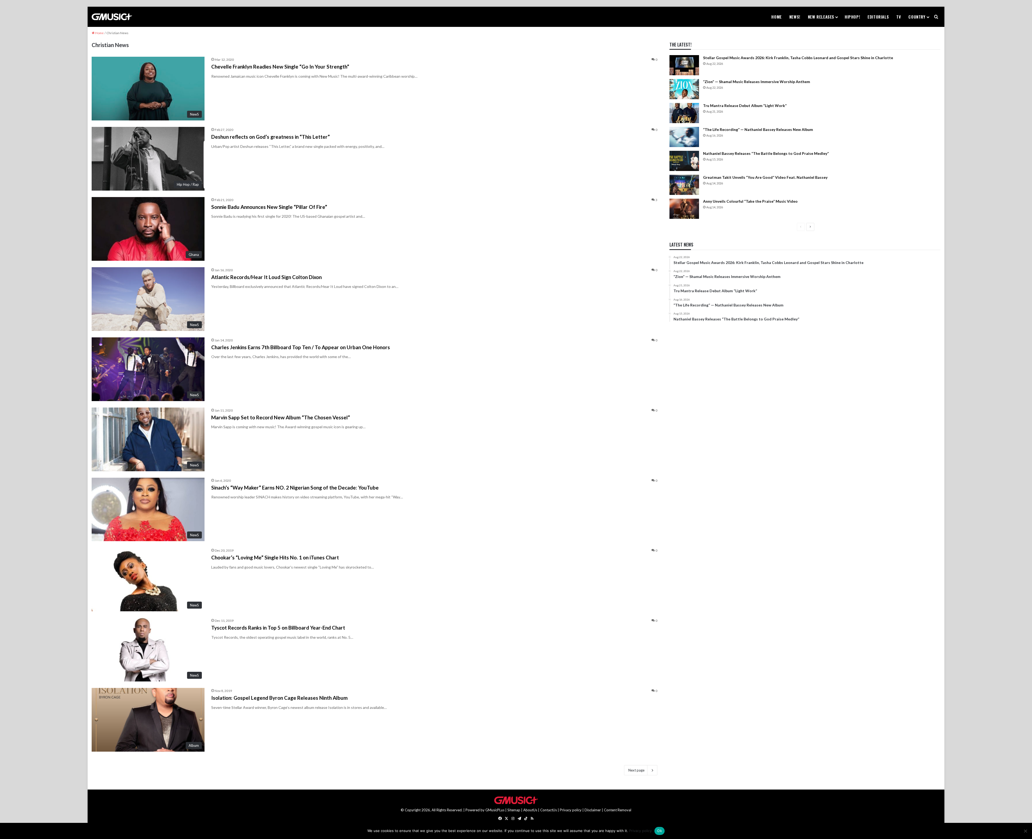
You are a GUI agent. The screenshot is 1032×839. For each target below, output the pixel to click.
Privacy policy (571, 810)
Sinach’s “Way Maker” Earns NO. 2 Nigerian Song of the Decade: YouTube (295, 487)
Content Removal (617, 810)
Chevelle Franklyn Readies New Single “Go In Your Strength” (280, 66)
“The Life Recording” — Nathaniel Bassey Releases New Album (758, 129)
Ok (659, 831)
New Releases (821, 17)
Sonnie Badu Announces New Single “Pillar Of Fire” (269, 207)
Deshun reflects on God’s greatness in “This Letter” (270, 137)
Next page (636, 770)
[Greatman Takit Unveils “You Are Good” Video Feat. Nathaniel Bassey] (684, 185)
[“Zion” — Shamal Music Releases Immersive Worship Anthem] (684, 89)
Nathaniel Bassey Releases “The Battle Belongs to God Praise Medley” (766, 153)
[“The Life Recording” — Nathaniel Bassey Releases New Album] (684, 137)
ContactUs (548, 810)
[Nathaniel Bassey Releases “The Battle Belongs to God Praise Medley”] (684, 161)
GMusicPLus (495, 810)
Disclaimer (593, 810)
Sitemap (513, 810)
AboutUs (530, 810)
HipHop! (852, 17)
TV (898, 17)
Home (776, 17)
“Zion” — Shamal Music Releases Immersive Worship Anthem (756, 81)
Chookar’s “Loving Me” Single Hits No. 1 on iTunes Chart (275, 557)
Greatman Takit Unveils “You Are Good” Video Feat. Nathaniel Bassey (765, 177)
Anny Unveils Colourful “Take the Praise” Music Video (750, 201)
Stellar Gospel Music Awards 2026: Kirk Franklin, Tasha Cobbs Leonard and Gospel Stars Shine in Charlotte (798, 57)
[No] (1025, 831)
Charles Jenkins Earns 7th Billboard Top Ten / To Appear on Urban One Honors (300, 347)
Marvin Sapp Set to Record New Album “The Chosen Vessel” (280, 417)
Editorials (878, 17)
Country (916, 17)
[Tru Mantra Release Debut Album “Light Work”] (684, 113)
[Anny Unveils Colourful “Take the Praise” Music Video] (684, 209)
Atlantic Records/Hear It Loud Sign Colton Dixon (266, 277)
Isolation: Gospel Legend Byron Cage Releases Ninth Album (279, 698)
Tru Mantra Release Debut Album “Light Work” (745, 105)
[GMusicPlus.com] (112, 16)
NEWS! (794, 17)
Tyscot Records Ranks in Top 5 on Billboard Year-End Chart (278, 627)
